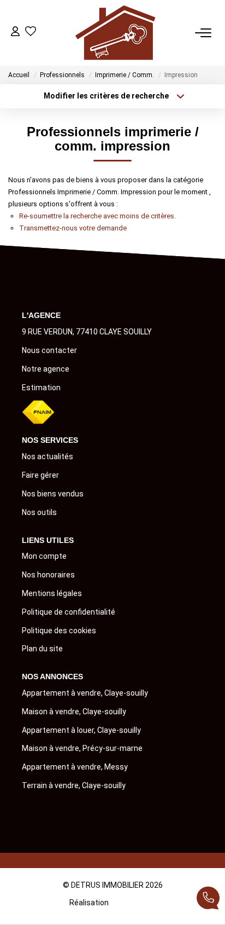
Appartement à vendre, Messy (75, 766)
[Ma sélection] (30, 32)
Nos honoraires (48, 574)
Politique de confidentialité (68, 612)
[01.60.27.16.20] (208, 900)
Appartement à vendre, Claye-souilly (85, 693)
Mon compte (44, 556)
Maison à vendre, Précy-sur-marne (82, 748)
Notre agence (45, 369)
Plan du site (42, 648)
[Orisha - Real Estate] (133, 902)
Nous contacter (49, 350)
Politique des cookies (59, 630)
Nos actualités (47, 456)
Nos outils (39, 512)
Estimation (41, 387)
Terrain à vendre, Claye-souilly (74, 785)
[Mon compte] (15, 32)
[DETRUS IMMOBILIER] (115, 32)
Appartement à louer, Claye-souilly (81, 730)
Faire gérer (40, 475)
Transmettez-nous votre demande (73, 228)
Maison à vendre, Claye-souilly (74, 711)
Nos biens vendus (53, 493)
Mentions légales (52, 593)
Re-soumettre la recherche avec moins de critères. (97, 216)
